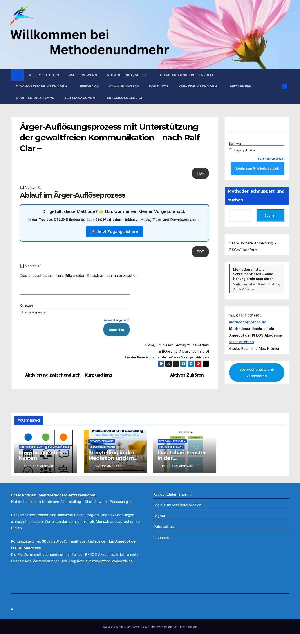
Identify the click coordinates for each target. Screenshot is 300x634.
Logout (159, 516)
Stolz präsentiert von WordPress (125, 626)
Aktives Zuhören (187, 375)
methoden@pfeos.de (88, 541)
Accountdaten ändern (172, 494)
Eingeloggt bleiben (36, 312)
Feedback (89, 86)
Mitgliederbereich (125, 98)
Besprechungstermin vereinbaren (256, 372)
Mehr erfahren (241, 341)
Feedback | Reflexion (172, 441)
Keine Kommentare (38, 466)
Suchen (270, 215)
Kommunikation (123, 86)
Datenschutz (164, 526)
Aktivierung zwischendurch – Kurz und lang (68, 375)
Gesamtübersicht (32, 446)
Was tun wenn (83, 75)
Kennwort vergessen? (116, 320)
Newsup (167, 626)
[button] (277, 86)
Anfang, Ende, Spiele (127, 75)
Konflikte (159, 86)
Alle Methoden (44, 75)
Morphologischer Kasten (41, 455)
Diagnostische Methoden (42, 86)
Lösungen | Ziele (58, 446)
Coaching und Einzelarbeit (187, 75)
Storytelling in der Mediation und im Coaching (111, 458)
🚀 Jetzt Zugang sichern (114, 231)
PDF (200, 173)
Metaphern (241, 86)
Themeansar (188, 626)
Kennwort (26, 305)
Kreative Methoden (198, 86)
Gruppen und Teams (35, 98)
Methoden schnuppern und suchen (256, 195)
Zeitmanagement (81, 98)
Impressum (162, 537)
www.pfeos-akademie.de (112, 561)
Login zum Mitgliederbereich (177, 505)
